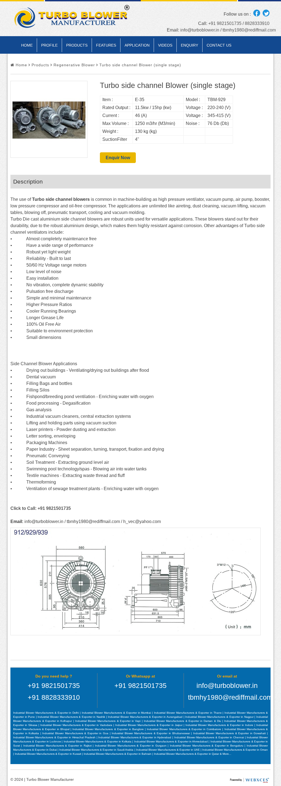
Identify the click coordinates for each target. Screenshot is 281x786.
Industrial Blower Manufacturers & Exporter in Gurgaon (131, 745)
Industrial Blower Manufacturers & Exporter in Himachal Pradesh (55, 737)
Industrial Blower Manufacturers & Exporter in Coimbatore (184, 729)
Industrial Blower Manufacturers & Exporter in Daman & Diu (183, 720)
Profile (49, 45)
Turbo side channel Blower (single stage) (139, 65)
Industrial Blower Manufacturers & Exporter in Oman (235, 749)
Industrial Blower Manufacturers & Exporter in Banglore (108, 729)
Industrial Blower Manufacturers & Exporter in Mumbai (117, 712)
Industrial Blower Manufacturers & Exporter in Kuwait (48, 753)
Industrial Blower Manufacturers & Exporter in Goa (75, 733)
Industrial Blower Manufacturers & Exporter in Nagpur (219, 716)
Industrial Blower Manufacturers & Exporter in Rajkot (58, 745)
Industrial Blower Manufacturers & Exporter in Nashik (72, 716)
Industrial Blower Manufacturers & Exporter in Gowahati (230, 733)
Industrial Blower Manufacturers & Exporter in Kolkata (98, 741)
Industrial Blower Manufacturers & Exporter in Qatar (187, 753)
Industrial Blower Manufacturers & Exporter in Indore (220, 725)
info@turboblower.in (199, 30)
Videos (165, 45)
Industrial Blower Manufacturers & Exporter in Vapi (108, 720)
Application (137, 45)
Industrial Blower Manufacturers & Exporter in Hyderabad (135, 737)
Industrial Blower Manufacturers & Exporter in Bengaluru (207, 745)
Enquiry (189, 45)
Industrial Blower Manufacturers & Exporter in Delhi (46, 712)
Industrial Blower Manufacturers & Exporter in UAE (168, 749)
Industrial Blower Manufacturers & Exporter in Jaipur (149, 725)
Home (27, 45)
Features (106, 45)
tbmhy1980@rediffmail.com (249, 30)
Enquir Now (118, 157)
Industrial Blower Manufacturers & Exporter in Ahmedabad (171, 741)
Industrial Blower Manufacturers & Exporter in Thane (188, 712)
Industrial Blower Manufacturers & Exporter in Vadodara (76, 725)
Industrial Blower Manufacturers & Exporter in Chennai (209, 737)
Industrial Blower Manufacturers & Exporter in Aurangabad (145, 716)
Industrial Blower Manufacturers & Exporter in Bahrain (118, 753)
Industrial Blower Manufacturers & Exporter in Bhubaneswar (151, 733)
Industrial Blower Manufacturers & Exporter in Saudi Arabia (96, 749)
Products (77, 45)
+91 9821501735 (224, 23)
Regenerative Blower (73, 65)
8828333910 (257, 23)
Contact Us (219, 45)
